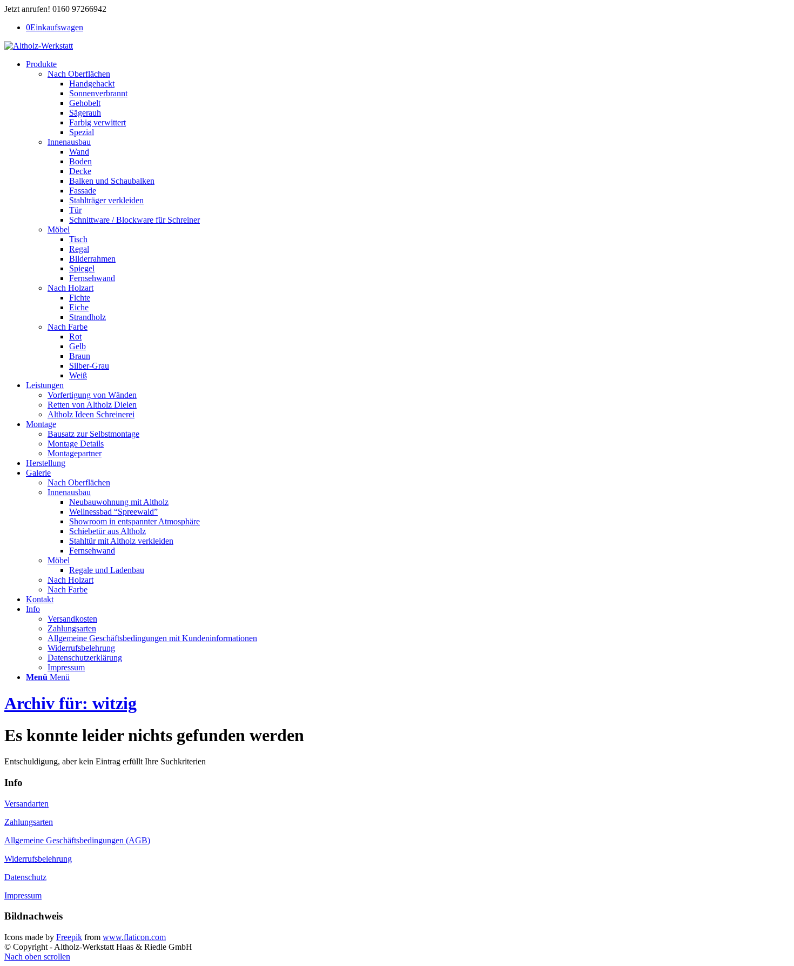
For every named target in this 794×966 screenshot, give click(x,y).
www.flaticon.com (134, 937)
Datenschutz (25, 877)
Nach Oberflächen (79, 73)
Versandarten (26, 803)
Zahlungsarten (28, 822)
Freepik (69, 937)
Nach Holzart (70, 287)
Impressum (23, 895)
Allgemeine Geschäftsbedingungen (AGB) (77, 840)
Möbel (59, 229)
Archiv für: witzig (70, 703)
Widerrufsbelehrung (38, 858)
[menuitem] (408, 220)
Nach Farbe (68, 326)
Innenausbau (69, 141)
